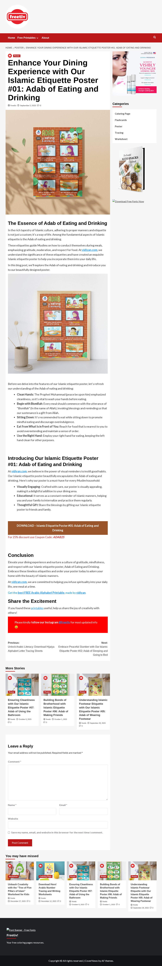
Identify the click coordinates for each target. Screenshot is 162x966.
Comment (14, 761)
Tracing (119, 132)
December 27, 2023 (18, 901)
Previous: (31, 646)
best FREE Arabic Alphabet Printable (41, 592)
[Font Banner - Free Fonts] (21, 929)
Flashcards (121, 120)
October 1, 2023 (60, 719)
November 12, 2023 (48, 901)
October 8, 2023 (25, 719)
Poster (16, 56)
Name (12, 804)
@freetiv (64, 622)
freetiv (13, 105)
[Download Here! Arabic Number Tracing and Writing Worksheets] (50, 870)
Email (63, 804)
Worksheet (121, 139)
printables (37, 608)
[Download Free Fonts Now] (128, 201)
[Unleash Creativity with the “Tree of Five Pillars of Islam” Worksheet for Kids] (20, 870)
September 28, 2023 (98, 723)
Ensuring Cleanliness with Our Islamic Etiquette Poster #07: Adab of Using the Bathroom (21, 708)
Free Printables (26, 37)
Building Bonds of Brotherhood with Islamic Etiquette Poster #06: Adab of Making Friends (56, 708)
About (45, 37)
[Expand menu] (37, 38)
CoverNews (91, 960)
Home (11, 37)
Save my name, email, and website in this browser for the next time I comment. (57, 832)
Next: (83, 648)
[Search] (155, 37)
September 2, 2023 (28, 105)
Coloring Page (122, 113)
